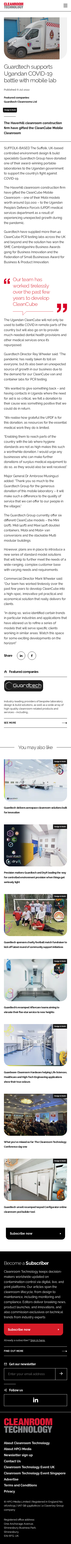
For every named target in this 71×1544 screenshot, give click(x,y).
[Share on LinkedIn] (21, 656)
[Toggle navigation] (65, 5)
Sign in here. (37, 1340)
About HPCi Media (17, 1449)
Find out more (13, 1351)
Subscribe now (21, 1233)
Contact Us (12, 1461)
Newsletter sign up (18, 1455)
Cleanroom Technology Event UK (29, 1467)
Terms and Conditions (20, 1485)
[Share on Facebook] (32, 656)
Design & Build (10, 110)
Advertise (11, 1479)
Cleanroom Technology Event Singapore (35, 1473)
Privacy (9, 1491)
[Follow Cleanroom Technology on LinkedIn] (35, 1401)
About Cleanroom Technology (27, 1443)
